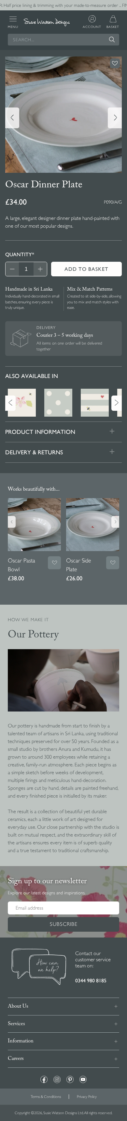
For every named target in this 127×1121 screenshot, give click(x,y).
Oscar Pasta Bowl (21, 565)
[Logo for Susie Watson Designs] (46, 22)
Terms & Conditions (46, 1096)
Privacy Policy (87, 1096)
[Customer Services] (39, 967)
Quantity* (19, 254)
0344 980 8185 (90, 980)
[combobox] (63, 39)
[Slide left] (12, 117)
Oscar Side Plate (78, 565)
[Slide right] (115, 117)
